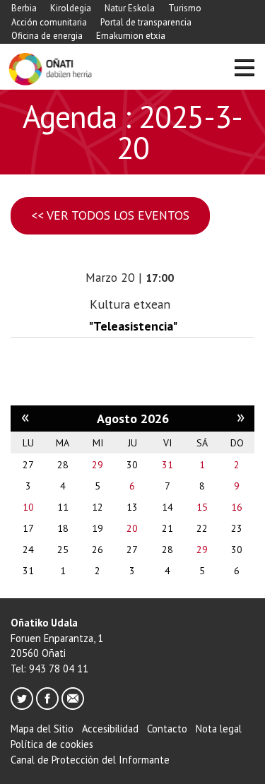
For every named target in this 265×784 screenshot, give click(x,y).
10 (28, 507)
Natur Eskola (130, 8)
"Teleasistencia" (132, 326)
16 (236, 507)
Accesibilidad (110, 728)
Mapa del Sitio (42, 728)
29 (97, 464)
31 (167, 464)
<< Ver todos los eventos (110, 215)
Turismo (184, 8)
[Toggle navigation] (244, 69)
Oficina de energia (47, 36)
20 (132, 528)
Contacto (167, 728)
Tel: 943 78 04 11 (49, 668)
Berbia (24, 8)
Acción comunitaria (49, 22)
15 (202, 507)
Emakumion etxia (130, 36)
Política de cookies (52, 744)
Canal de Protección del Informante (90, 759)
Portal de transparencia (146, 22)
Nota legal (219, 728)
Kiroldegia (70, 8)
